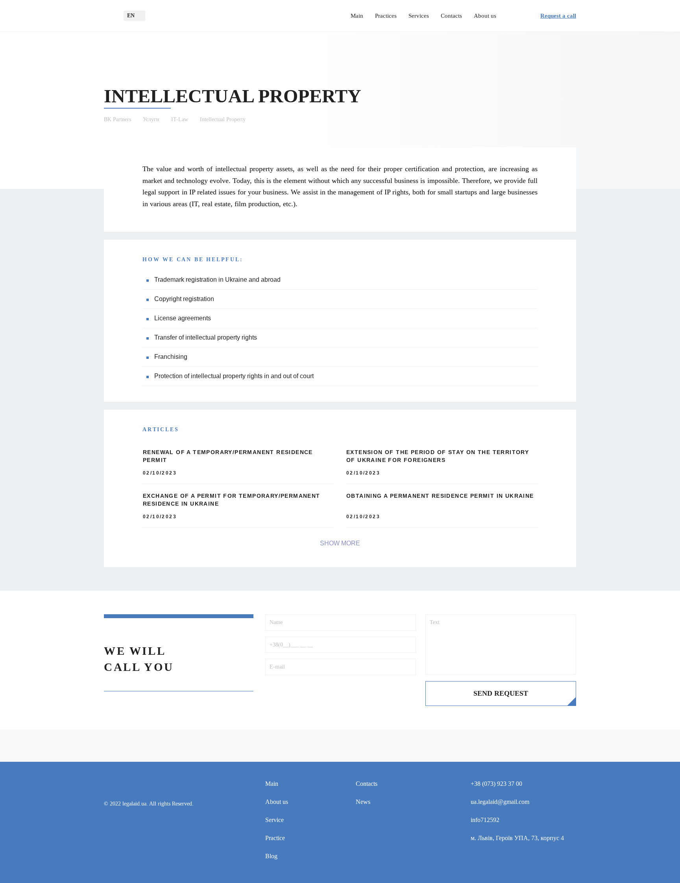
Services (418, 16)
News (363, 801)
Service (274, 819)
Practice (275, 838)
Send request (500, 693)
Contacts (451, 16)
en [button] (131, 15)
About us (485, 16)
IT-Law (179, 119)
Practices (386, 16)
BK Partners (117, 119)
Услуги (151, 119)
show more (340, 543)
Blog (271, 856)
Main (357, 16)
